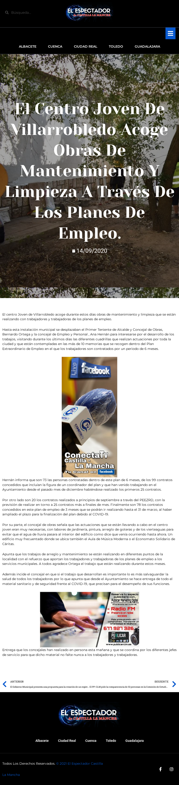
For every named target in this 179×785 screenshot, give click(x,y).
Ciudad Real (67, 741)
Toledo (111, 741)
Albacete (42, 741)
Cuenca (90, 741)
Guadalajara (134, 741)
